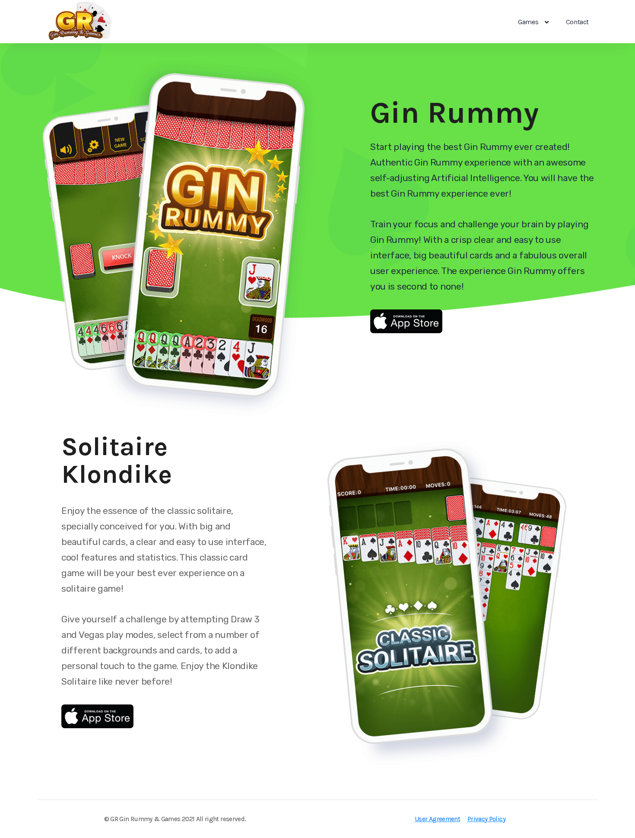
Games (528, 22)
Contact (577, 22)
